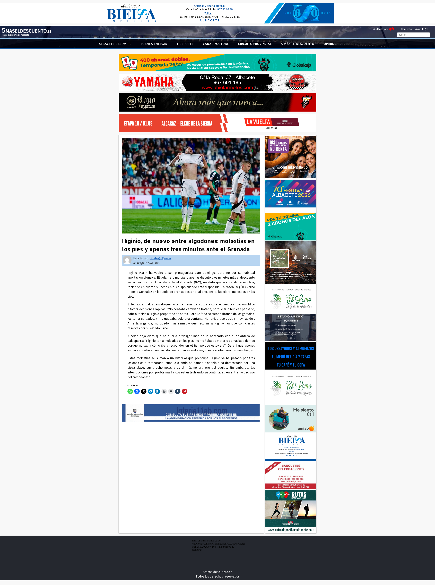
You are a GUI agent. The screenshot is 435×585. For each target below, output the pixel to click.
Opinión (330, 44)
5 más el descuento (297, 44)
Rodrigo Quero (160, 258)
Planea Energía (154, 44)
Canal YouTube (216, 44)
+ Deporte (185, 44)
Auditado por (380, 29)
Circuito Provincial (255, 44)
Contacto (406, 29)
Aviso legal (421, 29)
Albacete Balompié (115, 44)
